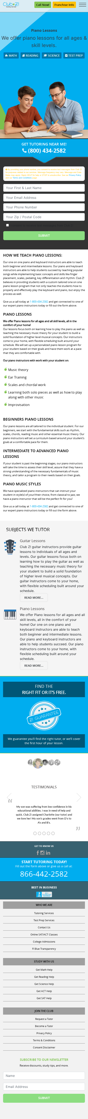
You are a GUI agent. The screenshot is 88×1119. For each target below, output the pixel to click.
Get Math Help (44, 969)
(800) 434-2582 (46, 150)
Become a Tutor (44, 1026)
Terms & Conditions (44, 1040)
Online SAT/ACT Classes (44, 934)
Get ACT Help (44, 991)
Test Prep (75, 55)
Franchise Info (64, 5)
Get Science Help (44, 984)
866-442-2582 (44, 874)
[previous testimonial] (9, 797)
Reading (31, 55)
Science (53, 55)
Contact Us (44, 927)
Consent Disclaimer (44, 1047)
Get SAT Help (44, 998)
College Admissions (44, 941)
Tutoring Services (44, 913)
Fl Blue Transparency (44, 948)
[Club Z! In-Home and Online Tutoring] (11, 4)
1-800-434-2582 (39, 301)
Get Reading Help (44, 976)
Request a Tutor (44, 1019)
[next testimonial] (79, 797)
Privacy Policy (75, 175)
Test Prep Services (44, 920)
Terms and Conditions (22, 178)
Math (12, 55)
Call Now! (42, 5)
